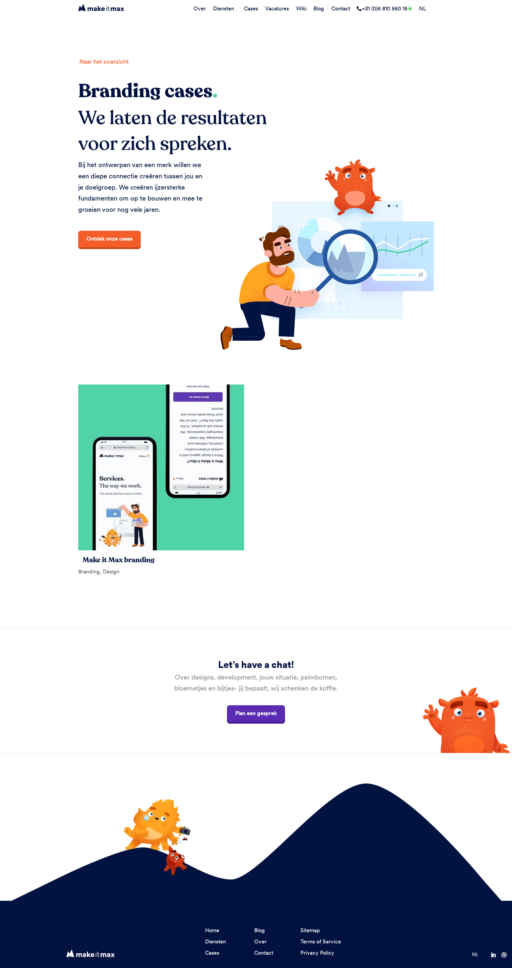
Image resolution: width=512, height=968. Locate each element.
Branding (89, 571)
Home (212, 930)
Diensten (223, 8)
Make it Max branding (118, 560)
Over (199, 8)
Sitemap (310, 930)
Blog (318, 8)
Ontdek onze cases (109, 238)
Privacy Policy (317, 952)
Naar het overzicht (104, 61)
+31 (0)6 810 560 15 (384, 8)
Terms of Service (320, 941)
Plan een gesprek (256, 713)
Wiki (301, 8)
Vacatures (277, 8)
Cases (251, 8)
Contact (340, 8)
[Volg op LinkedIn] (496, 955)
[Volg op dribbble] (506, 955)
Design (111, 571)
